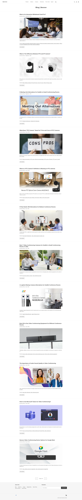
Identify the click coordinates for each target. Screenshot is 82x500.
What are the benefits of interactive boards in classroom (31, 43)
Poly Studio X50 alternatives (27, 235)
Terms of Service (17, 488)
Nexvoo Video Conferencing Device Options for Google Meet (37, 440)
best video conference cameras (27, 275)
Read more (22, 85)
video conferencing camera (37, 275)
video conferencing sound (35, 392)
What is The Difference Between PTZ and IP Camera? (35, 54)
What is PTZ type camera (48, 82)
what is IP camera (41, 82)
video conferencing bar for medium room (38, 235)
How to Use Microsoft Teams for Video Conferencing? (35, 401)
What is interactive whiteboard (35, 44)
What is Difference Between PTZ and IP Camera (30, 82)
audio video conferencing (26, 392)
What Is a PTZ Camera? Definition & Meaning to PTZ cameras (37, 168)
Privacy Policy (24, 488)
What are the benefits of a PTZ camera (29, 159)
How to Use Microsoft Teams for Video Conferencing (31, 430)
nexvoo (5, 1)
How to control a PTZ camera (27, 197)
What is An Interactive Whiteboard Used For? (33, 14)
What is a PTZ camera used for (44, 197)
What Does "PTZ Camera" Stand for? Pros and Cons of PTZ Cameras (40, 130)
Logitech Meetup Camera (35, 314)
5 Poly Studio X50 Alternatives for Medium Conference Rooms (38, 207)
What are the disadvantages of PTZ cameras (42, 159)
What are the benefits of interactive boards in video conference (49, 43)
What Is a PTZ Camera (35, 197)
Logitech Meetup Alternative (27, 314)
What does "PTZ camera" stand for (54, 159)
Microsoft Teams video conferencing (45, 430)
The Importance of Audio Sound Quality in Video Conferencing (38, 363)
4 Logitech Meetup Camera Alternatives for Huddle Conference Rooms (40, 285)
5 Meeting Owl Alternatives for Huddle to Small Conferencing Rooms (39, 92)
